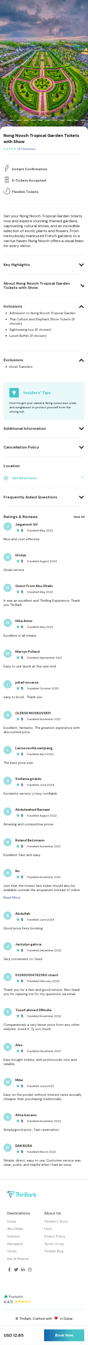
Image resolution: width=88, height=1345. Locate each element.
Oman (12, 1251)
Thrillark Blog (53, 1251)
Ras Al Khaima (18, 1259)
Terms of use (54, 1244)
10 (69, 120)
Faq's (48, 1229)
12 (83, 120)
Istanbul (13, 1236)
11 (76, 120)
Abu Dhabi (15, 1229)
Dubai (11, 1221)
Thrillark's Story (56, 1221)
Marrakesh (15, 1244)
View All (78, 517)
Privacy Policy (54, 1236)
